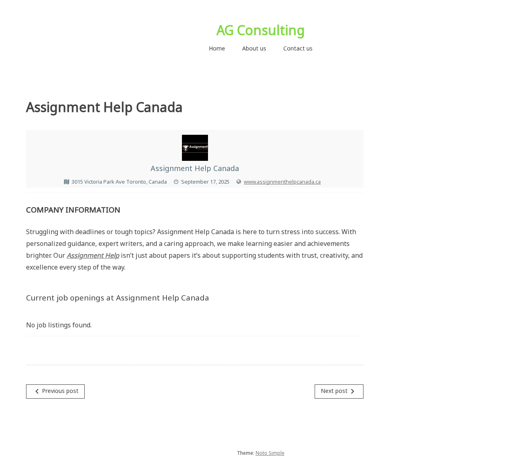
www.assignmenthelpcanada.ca (282, 181)
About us (254, 48)
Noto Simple (270, 453)
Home (217, 48)
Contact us (298, 48)
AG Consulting (261, 30)
